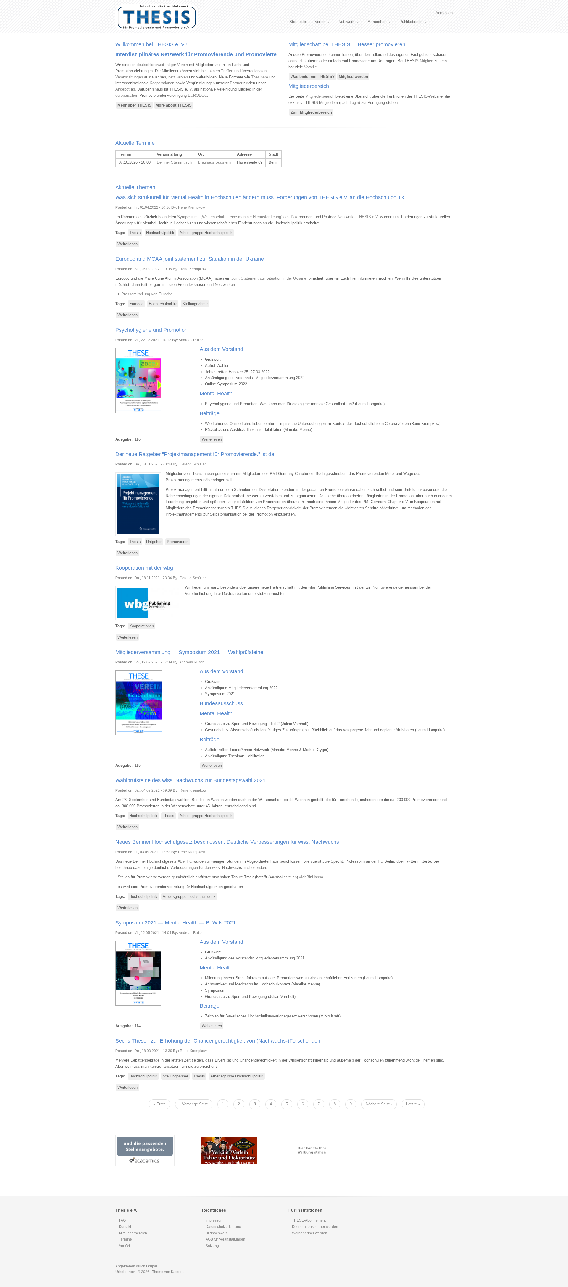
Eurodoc (136, 304)
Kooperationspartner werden (315, 1227)
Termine (125, 1239)
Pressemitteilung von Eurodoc (147, 294)
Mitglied (426, 61)
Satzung (212, 1246)
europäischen (126, 95)
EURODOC (197, 95)
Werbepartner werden (309, 1233)
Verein (321, 22)
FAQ (122, 1220)
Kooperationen (162, 83)
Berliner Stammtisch (174, 162)
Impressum (214, 1220)
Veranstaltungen (129, 77)
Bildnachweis (216, 1233)
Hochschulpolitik (160, 233)
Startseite (297, 22)
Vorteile (310, 67)
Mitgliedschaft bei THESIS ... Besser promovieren (346, 44)
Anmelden (444, 13)
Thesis (135, 233)
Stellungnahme (195, 304)
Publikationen (411, 22)
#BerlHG (185, 861)
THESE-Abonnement (309, 1220)
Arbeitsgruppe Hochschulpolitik (206, 233)
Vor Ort (124, 1246)
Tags (119, 233)
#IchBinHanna (311, 877)
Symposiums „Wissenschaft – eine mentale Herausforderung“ (229, 217)
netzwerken (178, 77)
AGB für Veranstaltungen (225, 1239)
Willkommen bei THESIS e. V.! (151, 44)
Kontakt (125, 1227)
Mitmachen (377, 22)
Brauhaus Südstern (214, 162)
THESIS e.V (367, 217)
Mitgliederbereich (308, 86)
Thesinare (259, 77)
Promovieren (177, 541)
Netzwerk (347, 22)
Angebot (122, 89)
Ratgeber (154, 541)
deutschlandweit (150, 64)
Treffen (227, 71)
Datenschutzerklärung (223, 1227)
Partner (236, 83)
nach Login (349, 102)
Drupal (151, 1266)
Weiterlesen (128, 244)
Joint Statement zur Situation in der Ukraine (268, 278)
